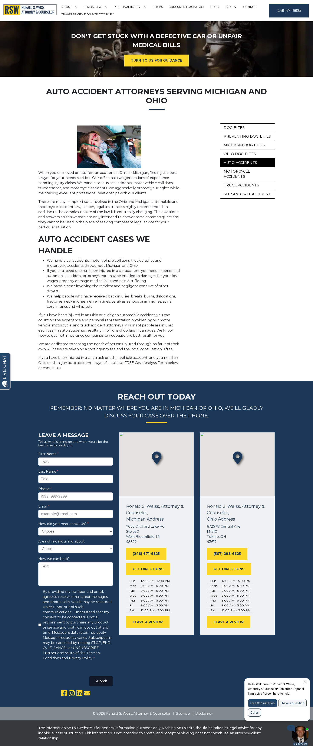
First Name (47, 454)
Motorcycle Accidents (237, 174)
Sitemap (183, 713)
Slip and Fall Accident (247, 194)
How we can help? (54, 559)
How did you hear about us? (62, 524)
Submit (101, 681)
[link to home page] (30, 10)
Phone (44, 489)
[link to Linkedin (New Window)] (79, 693)
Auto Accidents (240, 163)
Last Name (47, 471)
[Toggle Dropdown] (76, 7)
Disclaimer (204, 713)
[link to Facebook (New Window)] (64, 693)
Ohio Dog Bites (240, 154)
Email (43, 506)
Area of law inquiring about (61, 541)
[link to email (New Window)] (87, 693)
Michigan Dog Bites (244, 145)
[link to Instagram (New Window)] (72, 693)
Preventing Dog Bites (247, 136)
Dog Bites (234, 128)
